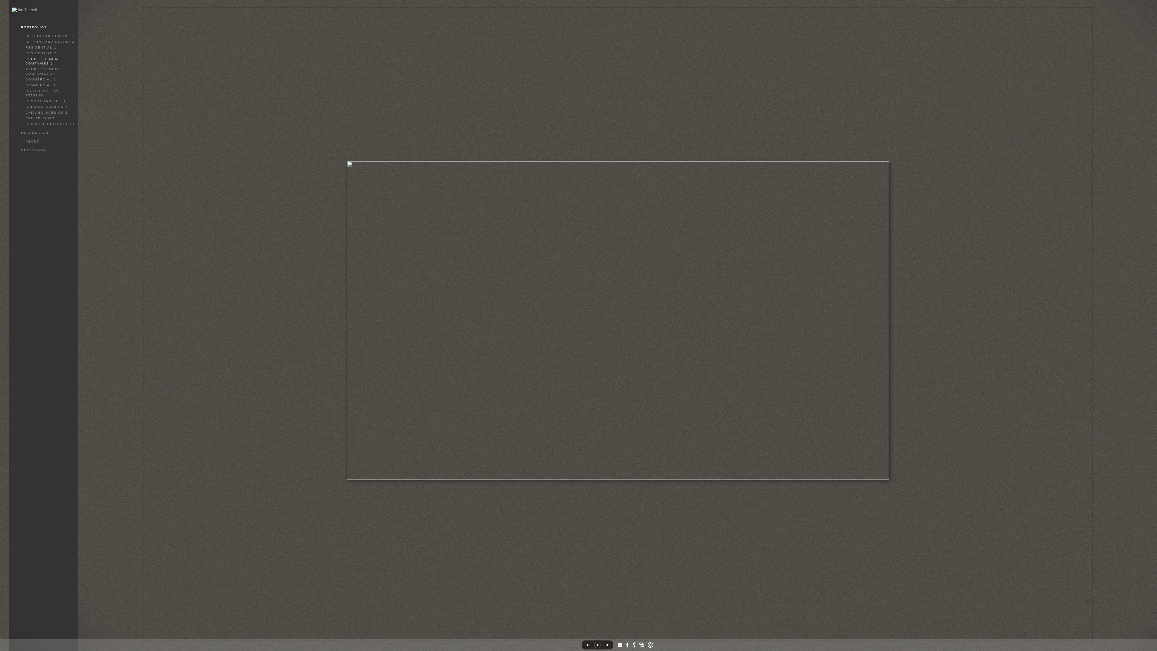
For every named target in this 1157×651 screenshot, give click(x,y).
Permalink (643, 636)
